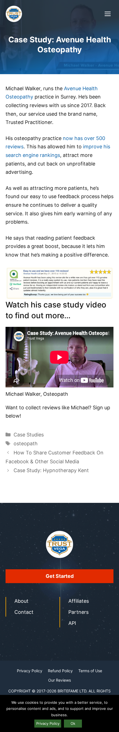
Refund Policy (60, 670)
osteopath (26, 443)
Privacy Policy (29, 670)
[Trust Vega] (14, 14)
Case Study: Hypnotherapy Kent (51, 470)
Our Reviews (59, 680)
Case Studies (29, 435)
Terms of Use (90, 670)
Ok (73, 723)
